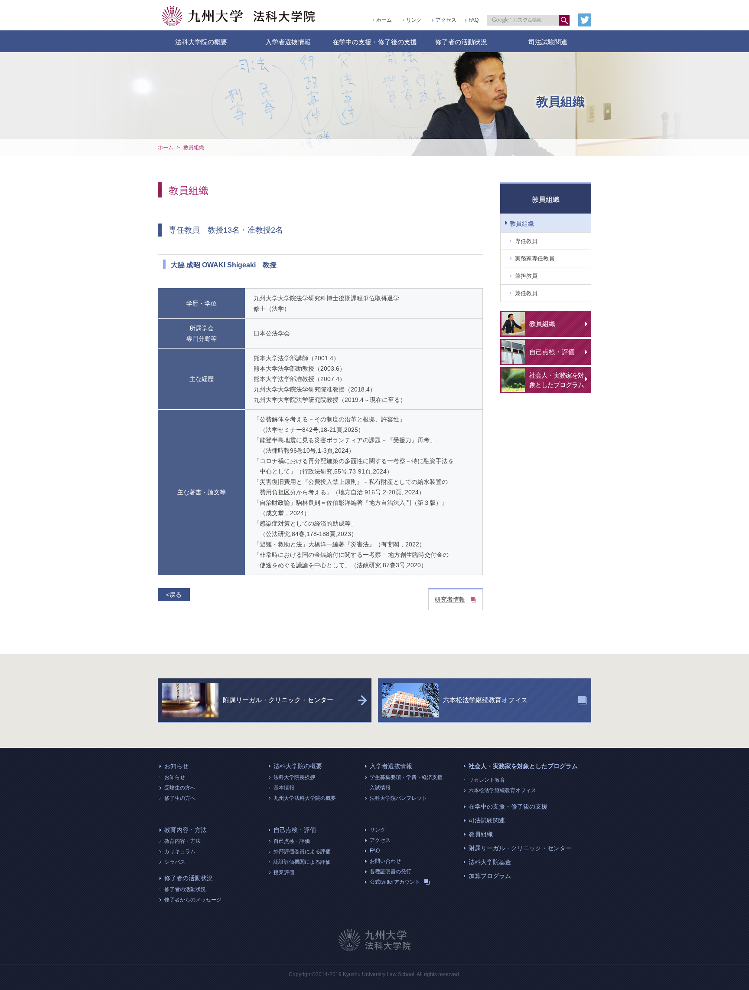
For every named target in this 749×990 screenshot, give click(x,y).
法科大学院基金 (490, 861)
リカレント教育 (487, 780)
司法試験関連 (547, 42)
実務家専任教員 (534, 258)
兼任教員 (526, 293)
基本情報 (284, 788)
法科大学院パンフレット (398, 798)
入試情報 (380, 788)
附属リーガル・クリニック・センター (520, 848)
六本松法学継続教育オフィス (502, 790)
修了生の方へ (179, 798)
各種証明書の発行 (390, 871)
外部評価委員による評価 (302, 852)
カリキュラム (179, 852)
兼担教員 (526, 276)
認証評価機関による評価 (302, 862)
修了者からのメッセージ (192, 900)
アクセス (446, 20)
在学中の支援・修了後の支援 (374, 42)
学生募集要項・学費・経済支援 (406, 777)
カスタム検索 (564, 20)
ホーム (384, 20)
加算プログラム (490, 875)
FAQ (474, 20)
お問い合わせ (385, 861)
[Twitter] (584, 19)
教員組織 (193, 148)
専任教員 (526, 241)
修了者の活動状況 (461, 42)
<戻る (174, 594)
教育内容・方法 (185, 829)
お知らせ (176, 766)
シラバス (174, 862)
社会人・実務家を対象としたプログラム (523, 766)
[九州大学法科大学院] (239, 16)
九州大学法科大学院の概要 (305, 798)
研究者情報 (450, 599)
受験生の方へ (179, 788)
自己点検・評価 (295, 829)
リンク (414, 20)
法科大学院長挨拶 (294, 777)
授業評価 (284, 872)
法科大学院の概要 (201, 42)
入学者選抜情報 (288, 42)
